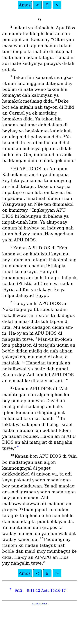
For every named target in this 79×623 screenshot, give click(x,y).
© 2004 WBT (39, 603)
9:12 (18, 590)
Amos (25, 5)
